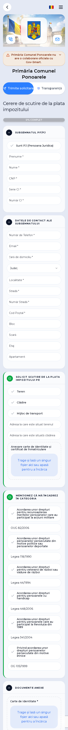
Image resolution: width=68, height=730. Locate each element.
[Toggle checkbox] (12, 146)
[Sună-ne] (10, 39)
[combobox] (34, 268)
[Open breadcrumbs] (7, 7)
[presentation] (34, 461)
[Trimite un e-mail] (57, 39)
